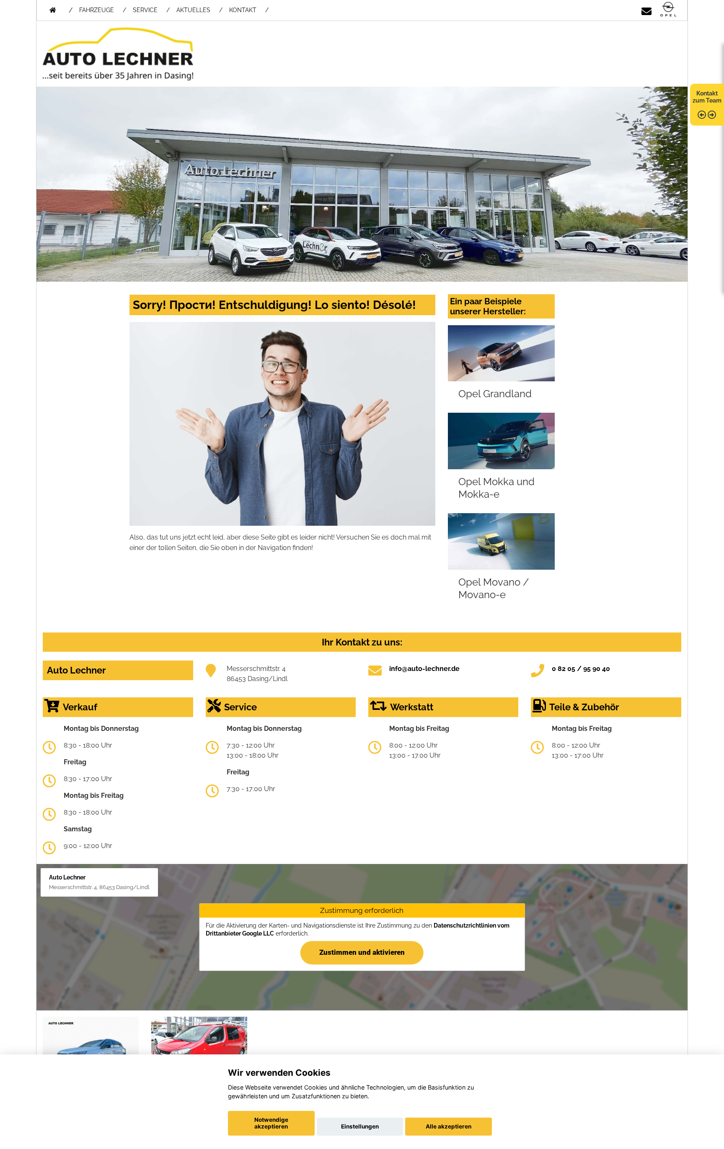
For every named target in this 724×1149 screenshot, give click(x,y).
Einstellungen (360, 1126)
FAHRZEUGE (96, 10)
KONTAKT (242, 10)
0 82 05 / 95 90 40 (581, 669)
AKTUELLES (193, 10)
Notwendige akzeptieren (271, 1123)
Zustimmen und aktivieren (362, 952)
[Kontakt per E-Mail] (646, 10)
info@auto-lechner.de (424, 669)
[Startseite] (668, 10)
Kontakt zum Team (707, 97)
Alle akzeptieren (448, 1126)
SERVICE (145, 10)
